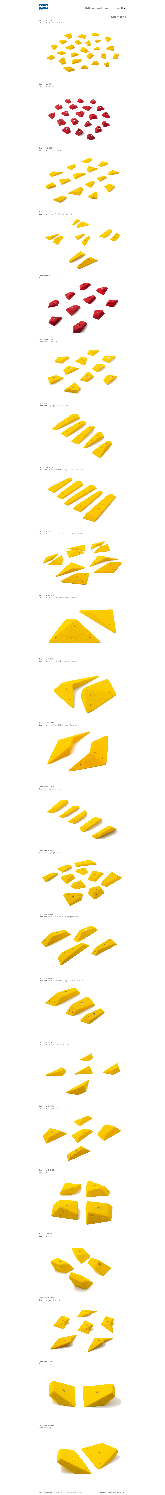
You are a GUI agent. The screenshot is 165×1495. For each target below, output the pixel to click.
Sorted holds (96, 8)
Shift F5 (123, 1492)
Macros (105, 8)
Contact (117, 8)
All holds (87, 8)
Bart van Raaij (108, 1492)
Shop (110, 8)
